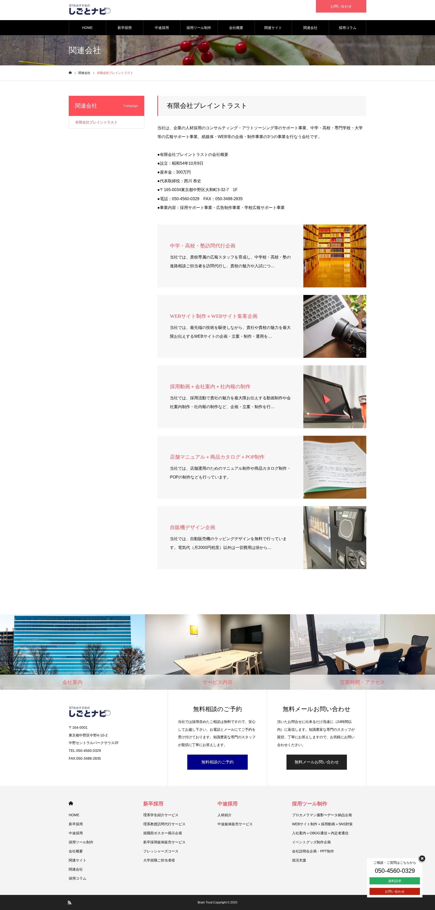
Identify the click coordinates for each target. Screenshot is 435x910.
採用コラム (347, 28)
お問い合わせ (341, 6)
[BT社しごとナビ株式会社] (90, 10)
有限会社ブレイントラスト (96, 122)
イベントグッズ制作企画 (311, 842)
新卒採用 (125, 28)
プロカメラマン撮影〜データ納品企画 (322, 815)
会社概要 (236, 28)
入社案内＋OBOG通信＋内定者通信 (320, 833)
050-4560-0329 (395, 870)
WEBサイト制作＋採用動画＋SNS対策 (322, 824)
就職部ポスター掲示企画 (162, 833)
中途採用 (162, 28)
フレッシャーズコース (160, 851)
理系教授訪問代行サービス (164, 824)
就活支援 (299, 860)
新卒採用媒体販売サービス (164, 842)
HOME (87, 28)
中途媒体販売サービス (235, 824)
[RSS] (69, 902)
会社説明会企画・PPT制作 (313, 851)
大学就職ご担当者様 (159, 860)
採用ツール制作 (199, 28)
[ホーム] (70, 72)
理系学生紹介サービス (160, 815)
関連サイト (273, 28)
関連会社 (310, 28)
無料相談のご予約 (217, 762)
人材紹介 (225, 815)
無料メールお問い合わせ (317, 762)
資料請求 (394, 881)
